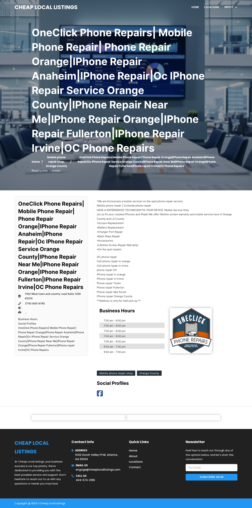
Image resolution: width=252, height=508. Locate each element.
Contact (135, 467)
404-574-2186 (85, 480)
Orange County (56, 166)
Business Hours (27, 319)
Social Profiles (27, 323)
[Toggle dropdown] (236, 7)
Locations (211, 7)
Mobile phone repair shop (116, 373)
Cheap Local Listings (46, 7)
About (133, 456)
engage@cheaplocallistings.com (98, 469)
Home (195, 7)
